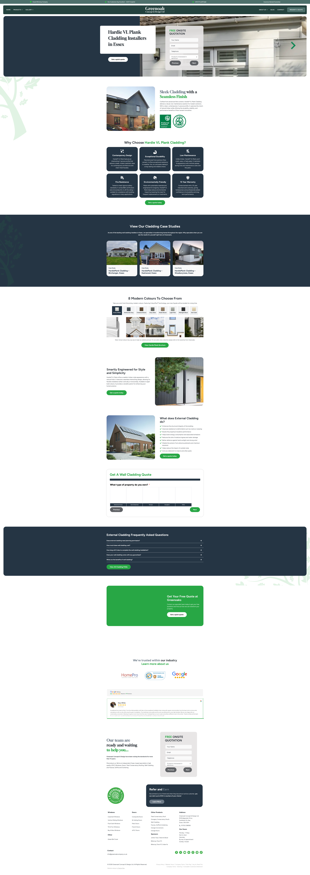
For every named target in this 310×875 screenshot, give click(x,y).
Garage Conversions (157, 828)
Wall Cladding (155, 822)
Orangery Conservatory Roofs (160, 819)
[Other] (183, 495)
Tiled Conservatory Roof (158, 816)
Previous (175, 63)
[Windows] (184, 58)
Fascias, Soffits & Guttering (159, 825)
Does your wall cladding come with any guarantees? (124, 555)
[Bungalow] (167, 495)
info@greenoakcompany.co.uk (117, 854)
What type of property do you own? (129, 484)
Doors (134, 812)
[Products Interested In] (184, 57)
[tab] (117, 310)
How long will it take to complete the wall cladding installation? (127, 550)
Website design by (116, 868)
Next (194, 63)
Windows (111, 812)
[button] (155, 540)
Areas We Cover (113, 839)
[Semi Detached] (134, 495)
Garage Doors (155, 830)
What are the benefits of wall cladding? (120, 560)
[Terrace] (151, 495)
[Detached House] (118, 495)
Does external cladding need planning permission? (123, 540)
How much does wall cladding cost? (118, 545)
